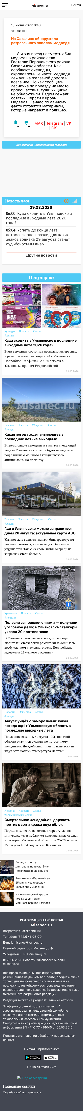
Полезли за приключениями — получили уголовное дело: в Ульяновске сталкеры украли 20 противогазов (40, 627)
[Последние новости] (66, 201)
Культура (9, 331)
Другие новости (41, 255)
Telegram (54, 123)
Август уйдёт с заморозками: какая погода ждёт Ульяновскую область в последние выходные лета (37, 725)
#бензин (9, 523)
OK (54, 128)
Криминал (10, 613)
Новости (24, 331)
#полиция (10, 617)
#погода (9, 429)
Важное (9, 425)
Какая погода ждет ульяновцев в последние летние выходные (33, 436)
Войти (76, 5)
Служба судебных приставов (22, 1092)
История (9, 810)
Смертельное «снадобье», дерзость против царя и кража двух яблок (37, 822)
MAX (38, 123)
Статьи (37, 331)
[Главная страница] (39, 5)
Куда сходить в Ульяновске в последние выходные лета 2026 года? (40, 342)
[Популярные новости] (75, 201)
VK (68, 123)
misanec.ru (11, 964)
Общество (38, 425)
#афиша (9, 335)
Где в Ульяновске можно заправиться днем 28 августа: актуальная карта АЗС (40, 530)
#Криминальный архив (18, 814)
